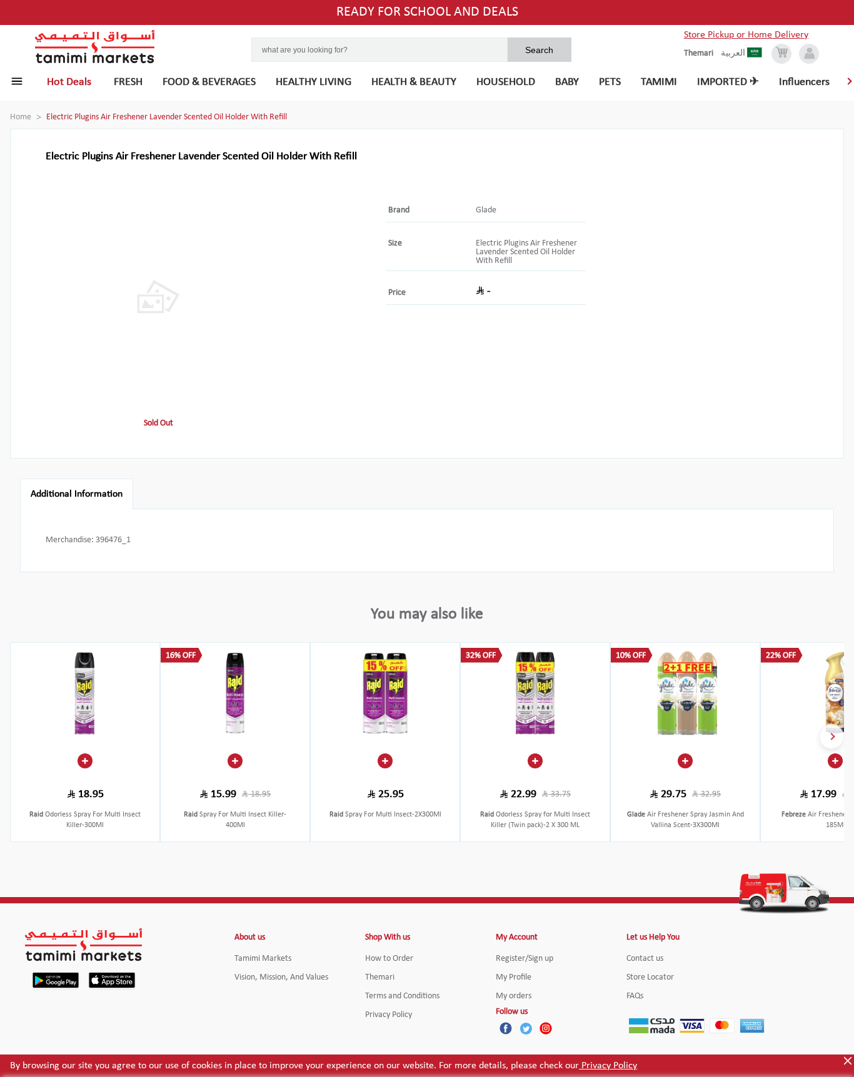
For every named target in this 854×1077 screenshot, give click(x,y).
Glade (486, 210)
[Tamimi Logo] (95, 47)
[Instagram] (546, 1028)
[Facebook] (506, 1028)
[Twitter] (526, 1028)
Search (539, 50)
